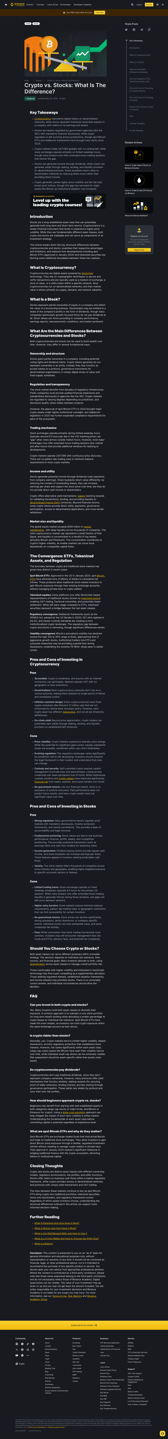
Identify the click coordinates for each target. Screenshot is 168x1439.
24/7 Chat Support (135, 1373)
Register (149, 4)
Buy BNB (103, 1396)
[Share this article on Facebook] (134, 29)
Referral (131, 1346)
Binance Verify (133, 1392)
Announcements (51, 1349)
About (47, 1343)
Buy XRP (103, 1399)
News (47, 1352)
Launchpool (77, 1365)
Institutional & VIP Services (110, 1349)
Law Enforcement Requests (138, 1401)
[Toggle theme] (162, 4)
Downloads (49, 1384)
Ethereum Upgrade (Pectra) (110, 1389)
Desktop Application (52, 1387)
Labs (102, 1352)
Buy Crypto (77, 1346)
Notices (48, 1381)
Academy (76, 1359)
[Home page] (17, 4)
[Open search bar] (131, 5)
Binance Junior (78, 1356)
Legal (47, 1359)
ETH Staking (77, 1371)
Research (76, 1378)
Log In (139, 4)
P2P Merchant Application (110, 1343)
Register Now (139, 250)
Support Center (133, 1376)
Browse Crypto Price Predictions (112, 1380)
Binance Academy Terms (57, 1427)
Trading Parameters (135, 1395)
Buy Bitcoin (104, 1392)
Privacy (48, 1365)
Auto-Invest (77, 1368)
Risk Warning (50, 1378)
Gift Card (76, 1362)
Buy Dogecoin (105, 1402)
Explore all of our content (82, 1325)
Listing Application (107, 1346)
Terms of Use (32, 1427)
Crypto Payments (79, 1352)
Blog (46, 1371)
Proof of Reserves (134, 1362)
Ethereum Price (106, 1376)
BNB (129, 1349)
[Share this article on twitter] (126, 29)
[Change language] (157, 5)
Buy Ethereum (105, 1405)
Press (47, 1356)
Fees (129, 1385)
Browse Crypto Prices (108, 1370)
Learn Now (100, 12)
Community (49, 1375)
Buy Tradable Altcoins (108, 1408)
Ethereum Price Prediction (110, 1386)
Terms (47, 1362)
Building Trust (50, 1368)
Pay (74, 1349)
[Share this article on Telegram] (141, 29)
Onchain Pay (105, 1356)
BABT (75, 1375)
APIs (129, 1388)
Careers (48, 1346)
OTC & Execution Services (137, 1352)
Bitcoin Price (104, 1373)
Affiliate (130, 1343)
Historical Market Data (136, 1356)
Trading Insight (133, 1359)
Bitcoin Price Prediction (108, 1383)
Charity (75, 1381)
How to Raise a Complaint (137, 1404)
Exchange (76, 1343)
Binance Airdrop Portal (136, 1398)
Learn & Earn (105, 1367)
